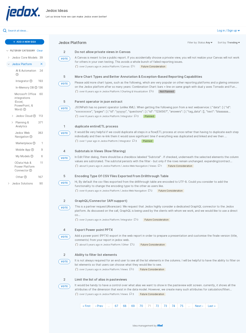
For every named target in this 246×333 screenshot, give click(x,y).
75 (181, 305)
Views (153, 165)
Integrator (127, 116)
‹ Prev (99, 305)
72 (157, 305)
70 (141, 305)
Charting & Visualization (134, 91)
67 (116, 305)
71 (149, 305)
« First (87, 305)
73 (165, 305)
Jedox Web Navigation (135, 165)
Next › (199, 305)
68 (124, 305)
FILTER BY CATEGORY (22, 50)
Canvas (125, 66)
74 (173, 305)
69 (133, 305)
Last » (212, 305)
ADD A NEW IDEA (26, 41)
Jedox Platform (110, 66)
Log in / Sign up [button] (227, 30)
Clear (40, 50)
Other (125, 244)
